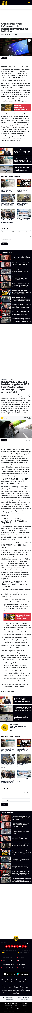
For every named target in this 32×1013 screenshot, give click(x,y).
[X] (9, 946)
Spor (28, 7)
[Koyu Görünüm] (25, 2)
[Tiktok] (23, 946)
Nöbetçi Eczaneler (7, 957)
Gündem (3, 7)
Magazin (27, 980)
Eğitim (20, 981)
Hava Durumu (22, 957)
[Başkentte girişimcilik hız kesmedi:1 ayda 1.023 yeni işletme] (24, 213)
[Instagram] (12, 946)
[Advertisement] (16, 334)
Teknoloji (15, 981)
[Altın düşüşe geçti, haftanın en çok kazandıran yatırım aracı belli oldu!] (16, 47)
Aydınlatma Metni (23, 1001)
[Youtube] (20, 946)
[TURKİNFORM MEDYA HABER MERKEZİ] (4, 727)
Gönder (4, 244)
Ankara (25, 981)
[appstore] (9, 974)
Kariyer (20, 960)
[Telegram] (17, 946)
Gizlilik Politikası (9, 997)
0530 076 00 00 (25, 950)
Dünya (10, 7)
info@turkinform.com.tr (10, 953)
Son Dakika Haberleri (8, 967)
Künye (19, 997)
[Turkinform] (5, 2)
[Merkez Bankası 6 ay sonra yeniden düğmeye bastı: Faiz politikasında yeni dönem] (8, 198)
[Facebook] (6, 946)
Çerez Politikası (24, 999)
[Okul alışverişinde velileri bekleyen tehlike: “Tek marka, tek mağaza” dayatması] (24, 182)
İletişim (27, 997)
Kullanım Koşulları (10, 1001)
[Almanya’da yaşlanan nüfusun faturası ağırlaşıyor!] (24, 198)
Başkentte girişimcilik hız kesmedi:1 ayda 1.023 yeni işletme (23, 220)
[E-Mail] (11, 731)
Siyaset (16, 7)
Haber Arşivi (21, 967)
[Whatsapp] (25, 946)
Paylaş (4, 57)
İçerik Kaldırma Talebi (10, 999)
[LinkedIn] (14, 946)
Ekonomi (22, 7)
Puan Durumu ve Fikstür (8, 964)
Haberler (3, 21)
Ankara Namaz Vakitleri (8, 960)
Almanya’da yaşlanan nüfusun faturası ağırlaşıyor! (22, 204)
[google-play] (22, 974)
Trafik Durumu (21, 964)
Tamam (25, 1011)
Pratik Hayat (8, 981)
